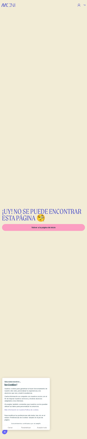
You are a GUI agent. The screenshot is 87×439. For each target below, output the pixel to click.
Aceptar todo (42, 428)
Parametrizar (26, 428)
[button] (4, 431)
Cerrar (10, 428)
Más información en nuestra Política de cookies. (22, 410)
